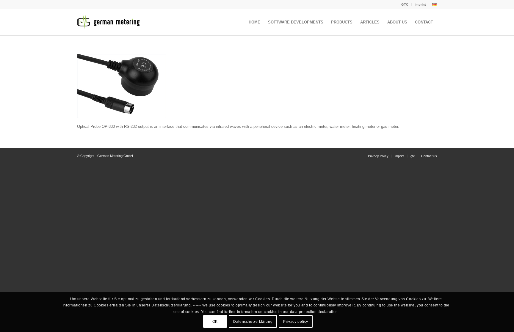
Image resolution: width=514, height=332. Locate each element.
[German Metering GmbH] (109, 22)
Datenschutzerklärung (252, 322)
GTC (404, 4)
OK (215, 322)
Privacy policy (295, 322)
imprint (420, 4)
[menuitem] (405, 4)
